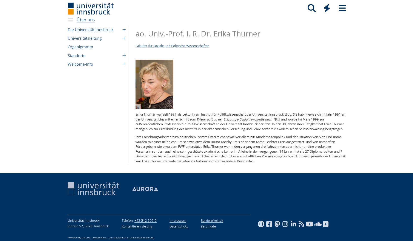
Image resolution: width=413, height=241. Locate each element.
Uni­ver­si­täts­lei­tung (85, 38)
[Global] (327, 9)
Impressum (178, 220)
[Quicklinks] (326, 8)
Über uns (86, 20)
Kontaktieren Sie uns (137, 226)
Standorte (76, 55)
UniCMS (86, 237)
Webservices (100, 237)
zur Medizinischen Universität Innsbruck (131, 237)
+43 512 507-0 (145, 220)
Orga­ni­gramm (80, 46)
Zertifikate (208, 226)
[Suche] (311, 8)
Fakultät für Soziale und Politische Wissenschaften (172, 46)
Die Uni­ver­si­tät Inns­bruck (90, 29)
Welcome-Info (80, 64)
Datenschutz (179, 226)
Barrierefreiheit (212, 220)
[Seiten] (342, 8)
